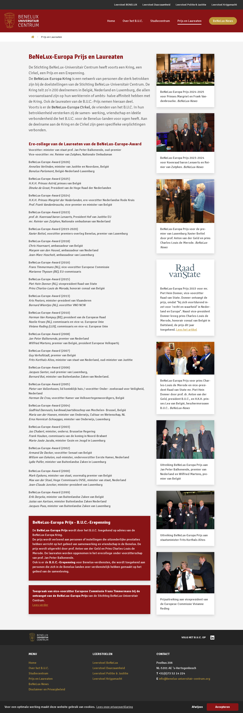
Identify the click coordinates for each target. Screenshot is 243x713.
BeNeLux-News (223, 21)
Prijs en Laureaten (189, 21)
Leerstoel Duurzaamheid (156, 4)
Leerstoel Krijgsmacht (224, 4)
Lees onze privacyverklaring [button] (114, 707)
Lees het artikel (186, 330)
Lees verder (40, 605)
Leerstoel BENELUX (125, 4)
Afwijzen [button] (197, 707)
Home (111, 21)
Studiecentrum (160, 21)
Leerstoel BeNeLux (105, 663)
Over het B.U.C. (133, 21)
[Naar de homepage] (31, 37)
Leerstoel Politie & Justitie (191, 4)
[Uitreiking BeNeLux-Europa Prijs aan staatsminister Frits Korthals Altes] (185, 510)
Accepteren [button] (222, 707)
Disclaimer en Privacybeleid (47, 689)
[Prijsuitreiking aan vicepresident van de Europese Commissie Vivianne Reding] (185, 572)
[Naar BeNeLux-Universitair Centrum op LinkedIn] (211, 637)
